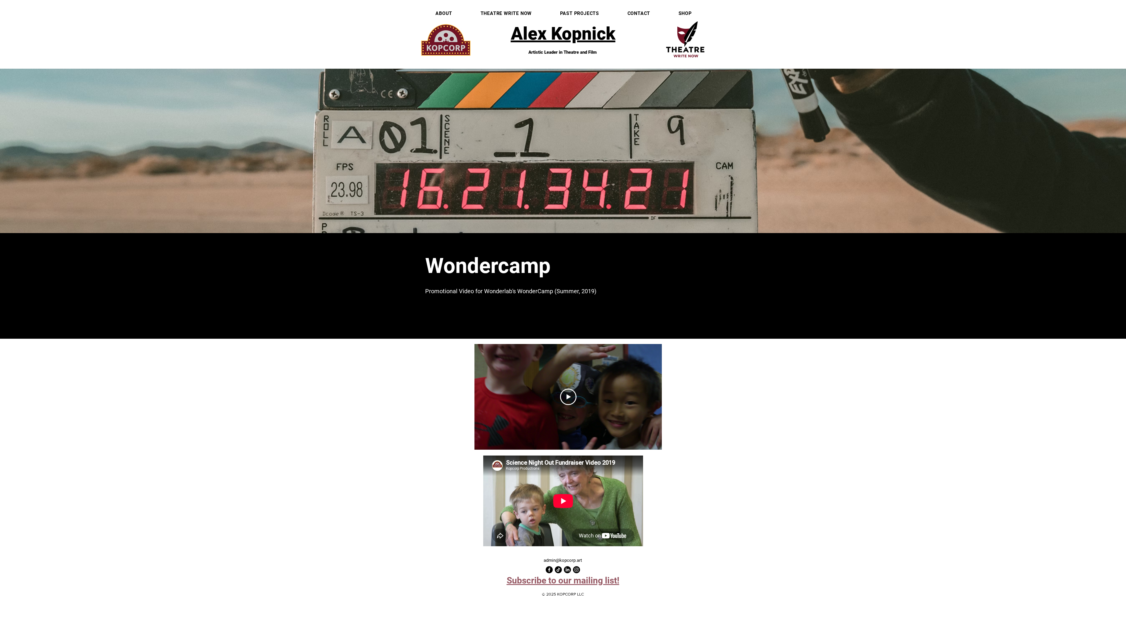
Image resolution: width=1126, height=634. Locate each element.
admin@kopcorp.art (563, 560)
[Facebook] (549, 569)
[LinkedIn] (567, 569)
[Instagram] (576, 569)
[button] (563, 580)
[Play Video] (568, 397)
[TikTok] (558, 569)
